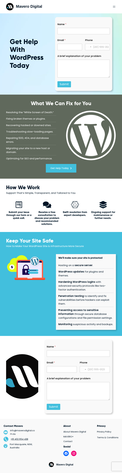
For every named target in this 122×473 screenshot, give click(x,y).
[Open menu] (114, 6)
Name (61, 24)
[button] (61, 168)
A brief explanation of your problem (79, 56)
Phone (89, 40)
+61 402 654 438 (19, 439)
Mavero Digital (29, 6)
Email (61, 40)
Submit (64, 84)
